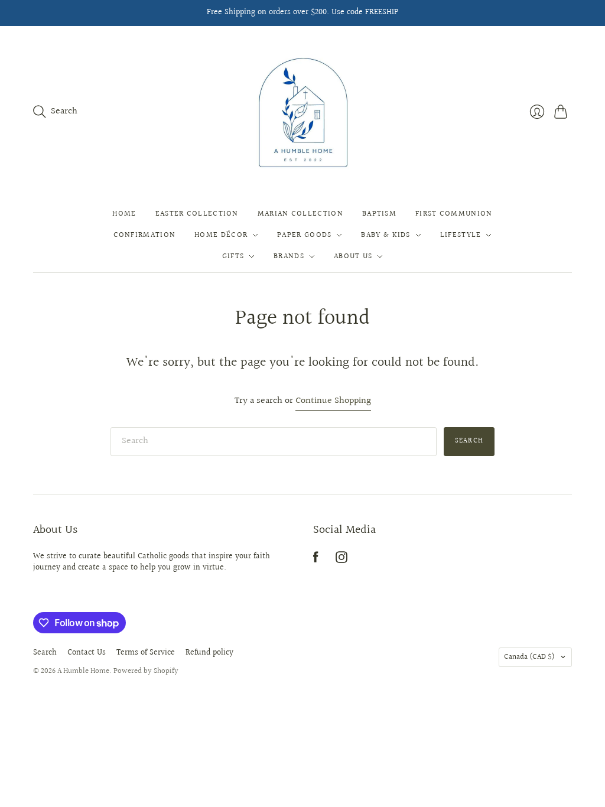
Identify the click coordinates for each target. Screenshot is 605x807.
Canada (529, 657)
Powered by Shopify (145, 671)
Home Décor (221, 235)
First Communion (454, 214)
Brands (289, 256)
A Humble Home (83, 671)
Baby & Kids (385, 235)
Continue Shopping (333, 401)
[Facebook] (315, 560)
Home (124, 214)
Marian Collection (300, 214)
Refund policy (209, 652)
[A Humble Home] (302, 112)
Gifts (233, 256)
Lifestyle (461, 235)
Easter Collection (197, 214)
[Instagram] (341, 560)
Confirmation (144, 235)
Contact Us (86, 652)
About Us (353, 256)
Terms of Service (145, 652)
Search (469, 441)
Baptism (379, 214)
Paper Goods (304, 235)
